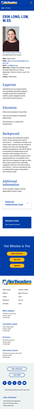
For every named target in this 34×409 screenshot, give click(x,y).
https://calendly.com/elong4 (12, 224)
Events (20, 296)
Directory (20, 300)
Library (20, 303)
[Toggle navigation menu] (31, 2)
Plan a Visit (17, 259)
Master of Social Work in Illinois (10, 403)
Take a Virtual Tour (17, 369)
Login (28, 390)
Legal (25, 390)
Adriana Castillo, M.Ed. (8, 405)
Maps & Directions (23, 293)
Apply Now (17, 265)
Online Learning (6, 289)
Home (2, 8)
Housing (5, 296)
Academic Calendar (23, 289)
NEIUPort (5, 293)
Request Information (17, 253)
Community (5, 303)
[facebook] (5, 383)
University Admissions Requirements (12, 401)
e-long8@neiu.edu (12, 65)
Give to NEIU (17, 375)
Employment (6, 300)
